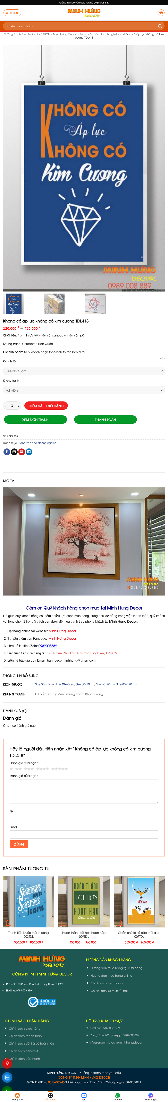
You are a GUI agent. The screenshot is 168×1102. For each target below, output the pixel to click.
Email (13, 827)
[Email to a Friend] (14, 451)
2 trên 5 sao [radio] (18, 769)
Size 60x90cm (105, 684)
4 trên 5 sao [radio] (42, 769)
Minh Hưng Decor (62, 631)
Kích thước (10, 361)
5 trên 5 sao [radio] (59, 769)
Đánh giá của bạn (24, 763)
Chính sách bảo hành (24, 1058)
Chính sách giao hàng (24, 1028)
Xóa (162, 358)
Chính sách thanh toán (25, 1036)
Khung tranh (11, 380)
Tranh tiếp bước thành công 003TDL (28, 934)
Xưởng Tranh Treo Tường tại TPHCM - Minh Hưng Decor (40, 34)
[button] (12, 12)
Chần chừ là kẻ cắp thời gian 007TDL (139, 934)
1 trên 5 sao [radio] (11, 769)
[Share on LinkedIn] (29, 451)
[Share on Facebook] (6, 451)
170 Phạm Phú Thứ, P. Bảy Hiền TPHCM (39, 984)
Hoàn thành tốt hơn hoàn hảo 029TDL (84, 934)
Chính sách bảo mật (23, 1051)
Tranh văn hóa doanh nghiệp (99, 34)
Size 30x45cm (44, 684)
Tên (12, 811)
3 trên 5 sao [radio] (28, 769)
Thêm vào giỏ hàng (46, 406)
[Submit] (160, 26)
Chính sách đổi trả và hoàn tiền (31, 1043)
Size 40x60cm (65, 684)
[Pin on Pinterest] (21, 451)
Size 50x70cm (85, 684)
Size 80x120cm (126, 684)
